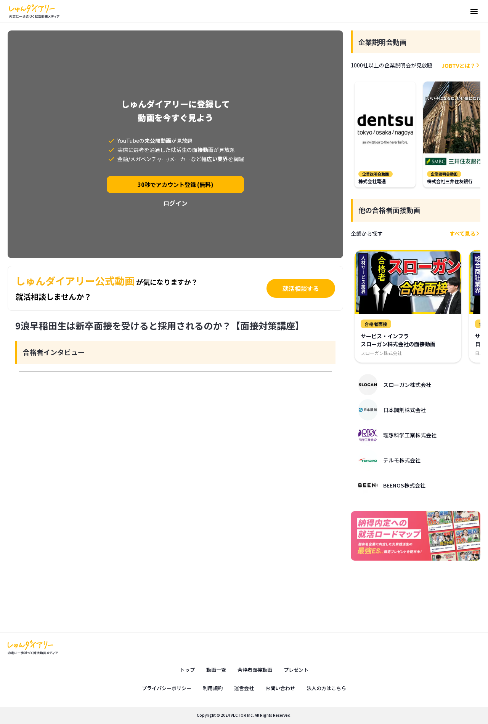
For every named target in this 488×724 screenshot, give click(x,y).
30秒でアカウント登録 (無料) (176, 185)
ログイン (175, 203)
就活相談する (301, 288)
